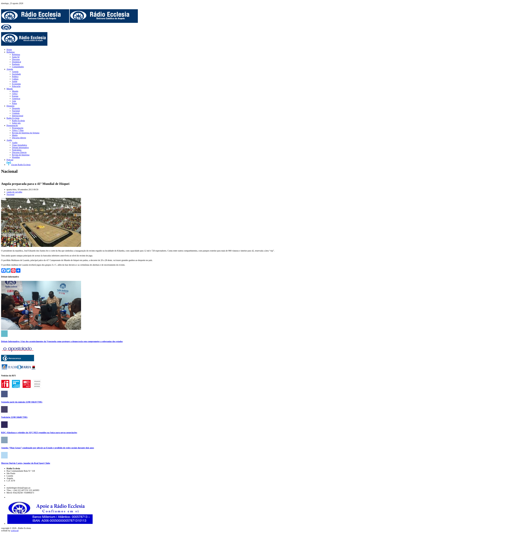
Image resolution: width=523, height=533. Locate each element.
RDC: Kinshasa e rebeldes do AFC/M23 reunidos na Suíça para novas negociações (39, 432)
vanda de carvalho (14, 192)
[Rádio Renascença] (17, 360)
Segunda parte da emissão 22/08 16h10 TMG (21, 402)
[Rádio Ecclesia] (35, 22)
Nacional (10, 194)
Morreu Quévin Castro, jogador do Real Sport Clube (25, 463)
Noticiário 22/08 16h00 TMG (14, 417)
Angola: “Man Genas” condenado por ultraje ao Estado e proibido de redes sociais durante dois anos (47, 448)
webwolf (15, 530)
